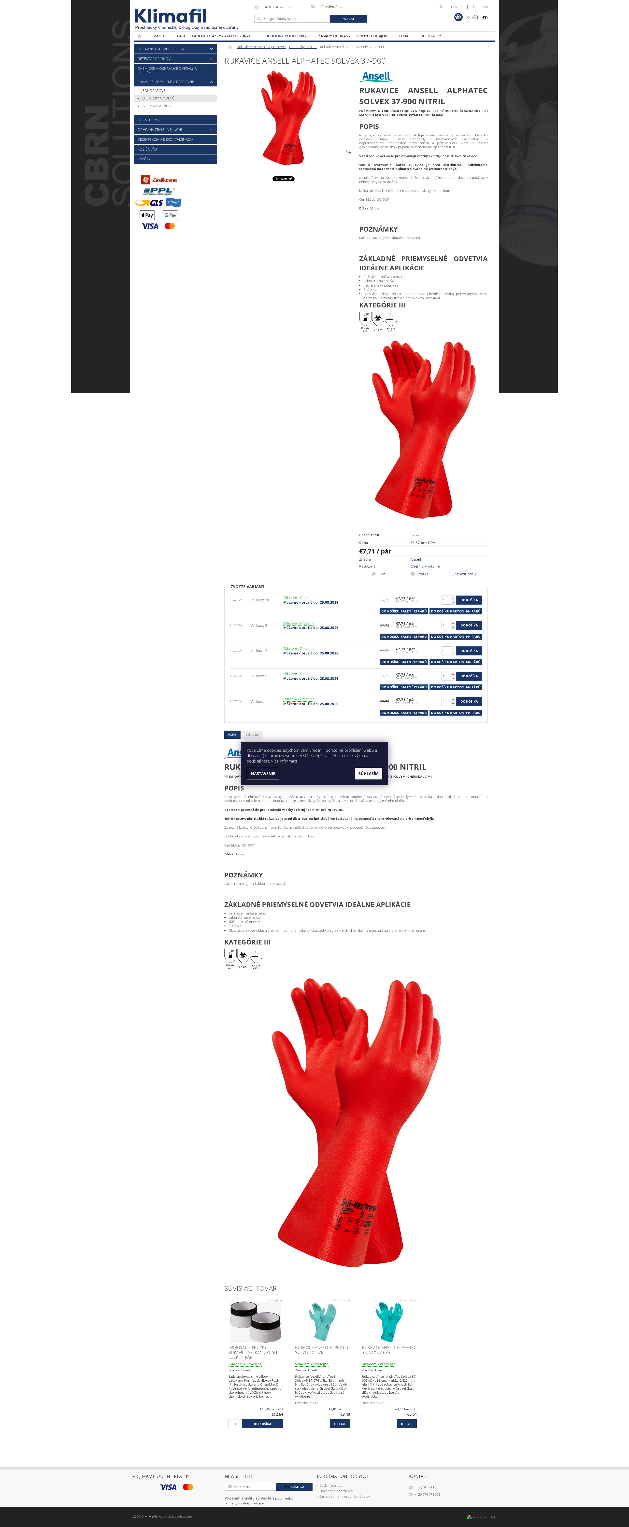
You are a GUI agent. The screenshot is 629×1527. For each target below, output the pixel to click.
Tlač (381, 574)
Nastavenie (263, 773)
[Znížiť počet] (453, 602)
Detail (340, 1424)
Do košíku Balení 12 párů (404, 611)
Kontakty (431, 35)
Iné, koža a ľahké (157, 105)
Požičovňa (147, 149)
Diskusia (252, 735)
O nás (405, 35)
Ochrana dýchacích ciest (161, 48)
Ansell (416, 559)
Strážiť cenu (465, 574)
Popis (232, 735)
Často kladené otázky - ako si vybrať (214, 35)
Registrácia (479, 7)
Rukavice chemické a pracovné (166, 81)
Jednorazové (154, 90)
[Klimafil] (171, 15)
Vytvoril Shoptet (483, 1517)
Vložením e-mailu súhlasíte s (261, 1500)
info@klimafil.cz (426, 1487)
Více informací (284, 761)
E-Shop (158, 35)
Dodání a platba (331, 1485)
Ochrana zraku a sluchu (161, 129)
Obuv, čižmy (148, 119)
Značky (144, 159)
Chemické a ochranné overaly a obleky (167, 70)
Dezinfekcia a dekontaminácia (165, 139)
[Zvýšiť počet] (453, 598)
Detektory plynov (154, 58)
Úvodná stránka (140, 36)
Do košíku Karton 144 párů (456, 611)
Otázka (423, 574)
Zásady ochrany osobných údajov (352, 35)
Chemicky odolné (158, 98)
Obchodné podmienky (284, 35)
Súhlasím (368, 773)
